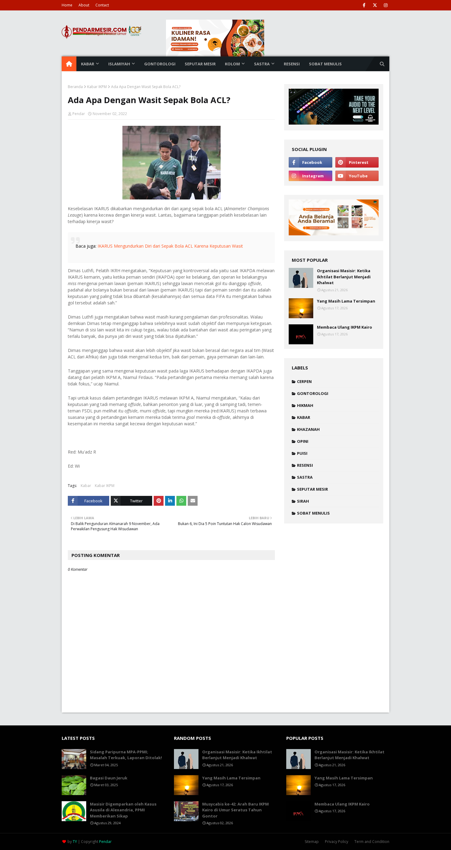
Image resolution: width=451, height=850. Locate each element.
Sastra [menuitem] (262, 64)
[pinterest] (357, 162)
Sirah (303, 501)
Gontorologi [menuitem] (159, 64)
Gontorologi (312, 393)
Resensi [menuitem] (292, 64)
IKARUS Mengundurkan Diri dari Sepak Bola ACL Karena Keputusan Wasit (170, 246)
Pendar (78, 113)
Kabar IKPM (97, 86)
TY (75, 841)
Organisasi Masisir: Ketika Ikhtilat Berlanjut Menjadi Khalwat (344, 276)
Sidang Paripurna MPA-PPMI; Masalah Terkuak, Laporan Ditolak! (126, 755)
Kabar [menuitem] (87, 64)
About (84, 5)
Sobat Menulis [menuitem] (325, 64)
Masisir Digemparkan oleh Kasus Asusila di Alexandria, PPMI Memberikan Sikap (123, 810)
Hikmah (305, 405)
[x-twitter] (375, 5)
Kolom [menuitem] (232, 64)
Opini (302, 441)
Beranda (75, 86)
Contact (102, 5)
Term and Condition (371, 841)
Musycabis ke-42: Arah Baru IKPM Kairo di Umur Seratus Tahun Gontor (235, 810)
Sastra (305, 477)
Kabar (86, 485)
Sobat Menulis (313, 513)
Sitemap (312, 841)
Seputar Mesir (312, 489)
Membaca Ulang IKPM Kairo (344, 327)
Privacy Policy (336, 841)
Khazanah (308, 429)
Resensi (305, 465)
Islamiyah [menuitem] (119, 64)
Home (67, 5)
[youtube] (357, 176)
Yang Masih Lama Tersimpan (346, 301)
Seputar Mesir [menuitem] (200, 64)
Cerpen (304, 381)
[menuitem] (69, 63)
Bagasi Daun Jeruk (108, 778)
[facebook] (364, 5)
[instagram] (385, 5)
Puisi (302, 453)
